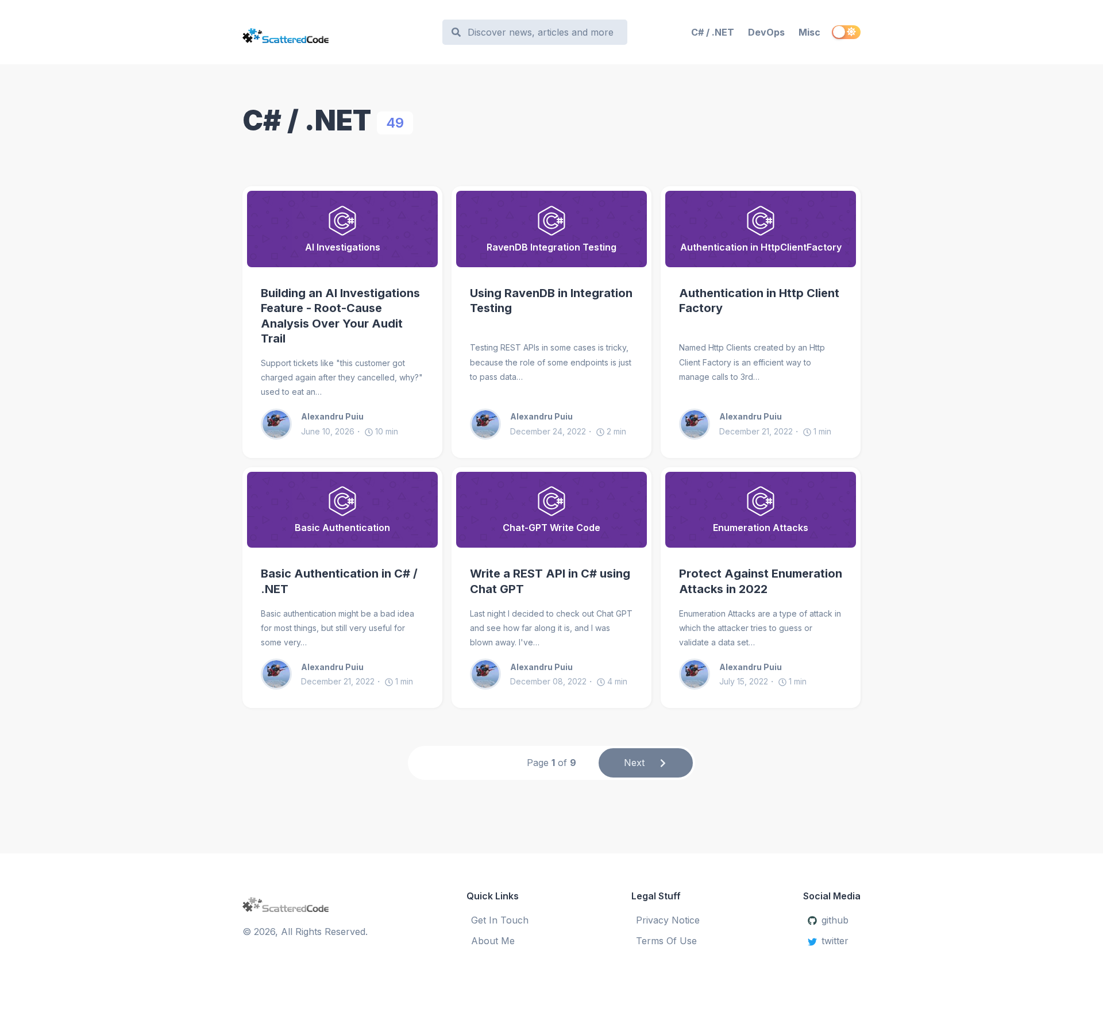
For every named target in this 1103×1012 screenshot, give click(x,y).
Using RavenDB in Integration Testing (551, 300)
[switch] (846, 32)
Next (634, 762)
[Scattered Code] (336, 32)
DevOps (766, 32)
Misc (809, 32)
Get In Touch (500, 920)
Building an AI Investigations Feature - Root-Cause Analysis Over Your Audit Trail (340, 316)
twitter (835, 940)
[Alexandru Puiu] (281, 424)
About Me (493, 940)
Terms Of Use (666, 940)
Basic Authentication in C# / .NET (339, 581)
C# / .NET (712, 32)
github (835, 920)
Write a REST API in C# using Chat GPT (550, 581)
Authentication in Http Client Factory (759, 300)
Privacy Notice (668, 920)
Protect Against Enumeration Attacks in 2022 (760, 581)
